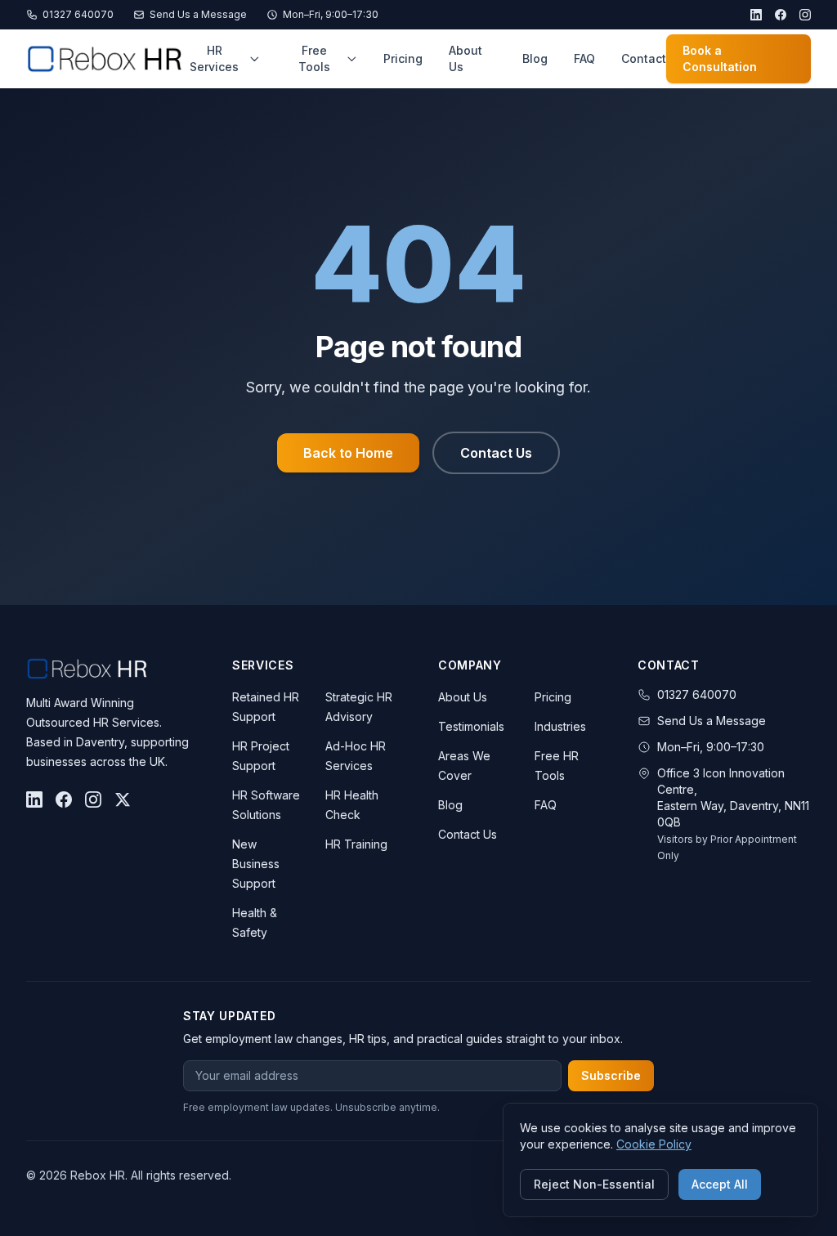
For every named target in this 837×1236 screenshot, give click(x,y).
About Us (465, 58)
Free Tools (314, 58)
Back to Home (348, 453)
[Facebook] (780, 14)
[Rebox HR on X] (122, 799)
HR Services (214, 58)
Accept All (720, 1184)
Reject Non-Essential (594, 1184)
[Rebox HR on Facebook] (64, 799)
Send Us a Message (198, 14)
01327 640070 (78, 14)
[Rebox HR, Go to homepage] (104, 59)
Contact (643, 58)
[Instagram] (805, 14)
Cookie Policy (654, 1144)
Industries (560, 726)
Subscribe (611, 1075)
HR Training (356, 844)
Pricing (403, 58)
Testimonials (471, 726)
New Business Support (256, 863)
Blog (535, 58)
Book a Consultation (720, 58)
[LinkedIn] (756, 14)
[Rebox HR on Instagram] (93, 799)
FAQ (584, 58)
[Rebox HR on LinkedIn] (34, 799)
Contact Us (496, 453)
